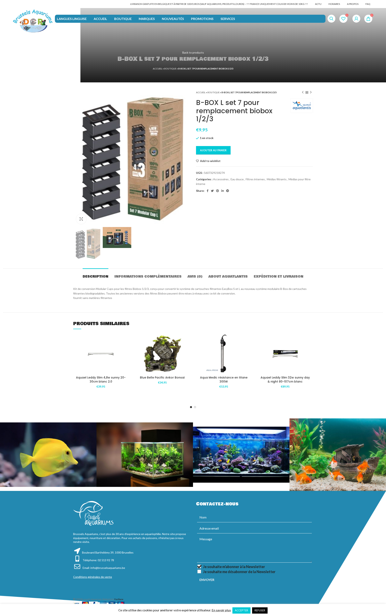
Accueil (157, 68)
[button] (126, 349)
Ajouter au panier (213, 150)
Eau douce (237, 179)
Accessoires (221, 179)
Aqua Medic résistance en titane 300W (223, 379)
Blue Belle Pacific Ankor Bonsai (162, 377)
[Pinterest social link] (217, 190)
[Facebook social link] (207, 190)
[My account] (356, 19)
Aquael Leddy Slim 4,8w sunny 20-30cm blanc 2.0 (101, 379)
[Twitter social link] (212, 190)
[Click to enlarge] (81, 219)
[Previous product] (303, 92)
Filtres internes (255, 179)
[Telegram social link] (227, 190)
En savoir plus (221, 610)
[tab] (95, 274)
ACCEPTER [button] (241, 610)
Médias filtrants (276, 179)
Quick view (126, 358)
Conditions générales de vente (92, 577)
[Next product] (311, 92)
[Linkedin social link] (222, 190)
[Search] (331, 19)
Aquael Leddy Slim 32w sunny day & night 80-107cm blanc (285, 379)
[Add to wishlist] (126, 339)
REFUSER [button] (260, 610)
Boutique (170, 68)
